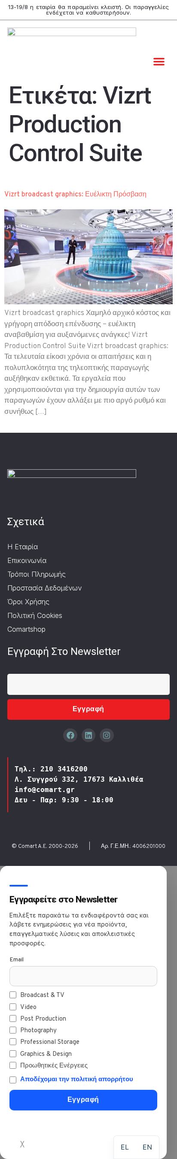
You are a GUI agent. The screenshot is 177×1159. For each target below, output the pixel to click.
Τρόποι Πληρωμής (36, 574)
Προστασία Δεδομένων (44, 588)
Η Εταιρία (22, 546)
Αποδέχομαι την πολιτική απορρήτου (76, 1080)
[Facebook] (70, 735)
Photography (38, 1031)
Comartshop (26, 629)
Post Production (43, 1019)
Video (28, 1007)
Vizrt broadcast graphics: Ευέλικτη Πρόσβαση (75, 194)
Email (16, 959)
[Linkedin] (88, 735)
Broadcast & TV (42, 995)
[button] (159, 61)
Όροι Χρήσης (28, 601)
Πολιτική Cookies (34, 615)
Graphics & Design (46, 1054)
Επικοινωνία (26, 560)
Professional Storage (49, 1042)
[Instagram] (106, 735)
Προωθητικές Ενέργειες (54, 1066)
